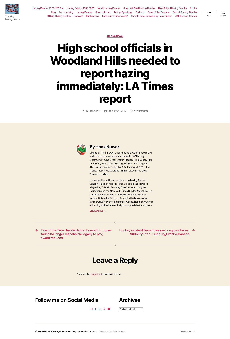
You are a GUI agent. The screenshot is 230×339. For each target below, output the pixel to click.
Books (193, 8)
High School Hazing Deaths (172, 8)
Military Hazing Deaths (59, 16)
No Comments (141, 110)
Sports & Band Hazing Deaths (139, 8)
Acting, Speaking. (123, 12)
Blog (53, 12)
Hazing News (115, 36)
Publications (92, 16)
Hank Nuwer (94, 110)
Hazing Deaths (84, 12)
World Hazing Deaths (109, 8)
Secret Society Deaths (185, 12)
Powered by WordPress (112, 331)
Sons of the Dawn (157, 12)
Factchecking (66, 12)
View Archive (98, 211)
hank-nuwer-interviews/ (115, 16)
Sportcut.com (102, 12)
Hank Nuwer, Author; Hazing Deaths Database (70, 331)
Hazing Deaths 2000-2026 (47, 8)
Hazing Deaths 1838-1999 (80, 8)
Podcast (139, 12)
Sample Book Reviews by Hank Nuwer (151, 16)
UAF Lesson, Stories (186, 16)
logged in (95, 274)
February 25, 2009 (117, 110)
